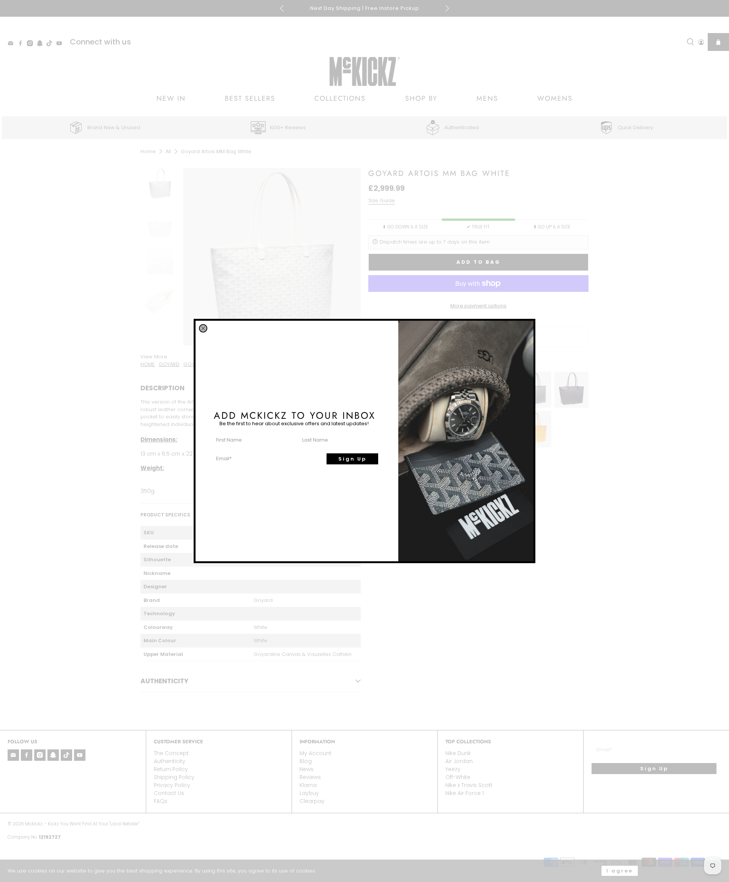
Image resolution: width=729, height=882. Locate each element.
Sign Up (352, 458)
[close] (203, 328)
